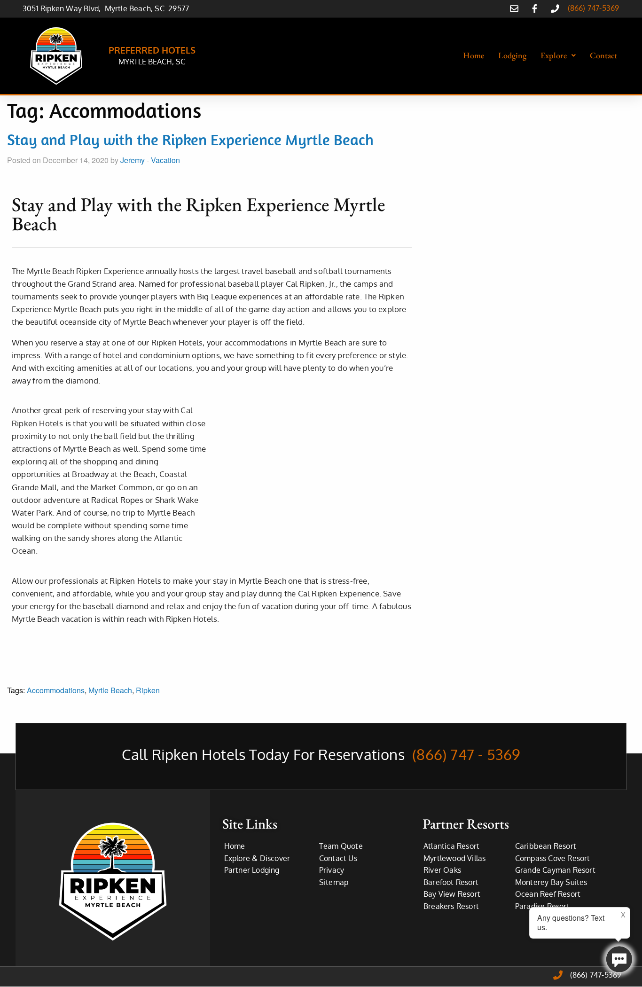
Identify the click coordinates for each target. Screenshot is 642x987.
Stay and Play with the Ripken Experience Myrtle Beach (190, 139)
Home (473, 55)
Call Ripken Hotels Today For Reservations (321, 754)
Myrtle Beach (110, 690)
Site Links (249, 824)
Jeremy (132, 160)
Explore (553, 55)
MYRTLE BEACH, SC (151, 61)
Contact (603, 55)
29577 (178, 8)
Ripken (148, 690)
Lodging (512, 55)
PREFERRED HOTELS (152, 49)
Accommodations (56, 690)
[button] (558, 55)
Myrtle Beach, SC (137, 8)
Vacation (165, 160)
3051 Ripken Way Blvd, (64, 8)
